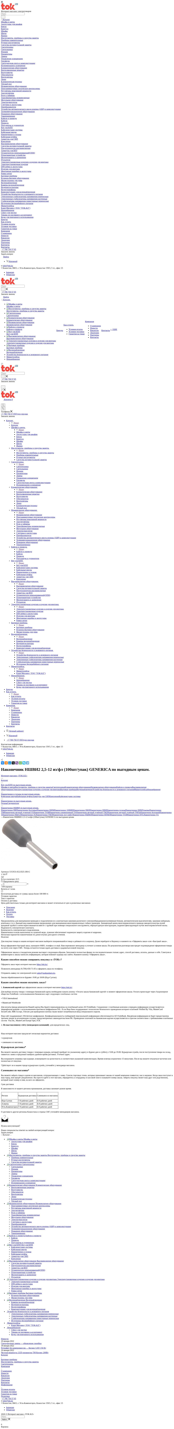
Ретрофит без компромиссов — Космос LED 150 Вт (23, 1348)
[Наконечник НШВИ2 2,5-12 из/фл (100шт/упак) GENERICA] (29, 869)
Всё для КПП (22, 565)
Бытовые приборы (24, 627)
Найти (4, 1419)
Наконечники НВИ (98, 810)
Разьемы (145, 810)
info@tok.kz (8, 266)
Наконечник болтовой (150, 812)
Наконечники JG (28, 815)
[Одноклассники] (6, 762)
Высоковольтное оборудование (29, 586)
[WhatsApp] (20, 762)
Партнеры (5, 1380)
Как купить (16, 696)
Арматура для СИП (40, 796)
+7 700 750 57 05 (9, 249)
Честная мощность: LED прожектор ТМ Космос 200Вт (24, 1353)
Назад (16, 423)
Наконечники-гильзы (116, 810)
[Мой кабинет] (2, 384)
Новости (5, 1339)
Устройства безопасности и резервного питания (37, 655)
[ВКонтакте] (2, 762)
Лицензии (5, 1378)
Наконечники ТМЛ (44, 815)
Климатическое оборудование (29, 492)
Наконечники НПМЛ (101, 815)
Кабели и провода (24, 551)
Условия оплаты (8, 1389)
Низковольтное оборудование (29, 515)
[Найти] (3, 17)
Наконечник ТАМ (41, 812)
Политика (5, 1396)
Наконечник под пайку (63, 815)
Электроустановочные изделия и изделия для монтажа (40, 609)
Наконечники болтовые (26, 810)
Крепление (54, 796)
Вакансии (5, 1375)
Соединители (13, 803)
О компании (6, 1371)
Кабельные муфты (24, 796)
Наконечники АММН (63, 810)
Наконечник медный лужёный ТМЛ (92, 812)
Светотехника (22, 466)
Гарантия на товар (9, 1394)
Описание (10, 907)
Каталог (14, 425)
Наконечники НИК (133, 810)
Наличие (10, 910)
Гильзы (4, 803)
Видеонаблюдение (24, 639)
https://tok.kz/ (42, 964)
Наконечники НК (8, 810)
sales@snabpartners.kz (46, 973)
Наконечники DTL (135, 815)
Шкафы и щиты (23, 432)
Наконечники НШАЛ (11, 815)
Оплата (9, 914)
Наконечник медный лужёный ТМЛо (124, 812)
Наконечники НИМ (45, 810)
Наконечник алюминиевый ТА (62, 812)
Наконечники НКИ (81, 810)
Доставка (10, 916)
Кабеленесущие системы (70, 796)
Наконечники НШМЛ (82, 815)
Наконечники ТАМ (118, 815)
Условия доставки (9, 1392)
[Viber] (16, 762)
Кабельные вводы (9, 796)
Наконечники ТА (151, 815)
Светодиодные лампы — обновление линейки (21, 1343)
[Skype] (23, 762)
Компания (15, 710)
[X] (13, 762)
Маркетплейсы (22, 671)
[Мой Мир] (9, 762)
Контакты (5, 1382)
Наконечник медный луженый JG (19, 812)
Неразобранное (23, 680)
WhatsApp (10, 275)
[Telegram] (27, 762)
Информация (6, 1385)
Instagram (10, 272)
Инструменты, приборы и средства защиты (35, 453)
